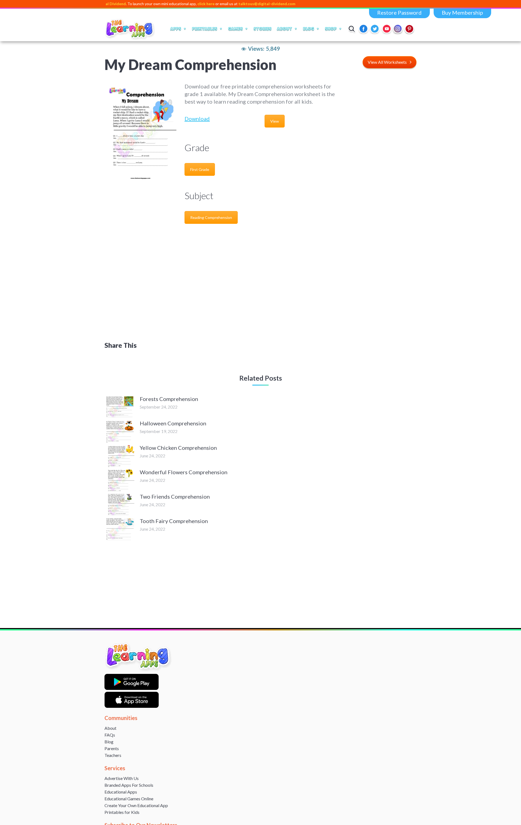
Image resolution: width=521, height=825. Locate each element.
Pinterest (409, 28)
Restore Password (399, 12)
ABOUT (284, 29)
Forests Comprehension (169, 399)
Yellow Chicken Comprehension (178, 447)
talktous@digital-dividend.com (240, 3)
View (274, 121)
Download (197, 118)
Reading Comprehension (211, 217)
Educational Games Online (128, 798)
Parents (111, 748)
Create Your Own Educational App (136, 805)
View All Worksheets (387, 62)
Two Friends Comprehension (175, 496)
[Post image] (119, 407)
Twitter (375, 28)
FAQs (109, 734)
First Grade (199, 169)
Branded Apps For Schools (128, 785)
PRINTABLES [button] (204, 29)
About (110, 728)
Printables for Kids (121, 812)
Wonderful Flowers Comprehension (183, 472)
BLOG (308, 29)
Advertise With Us (121, 778)
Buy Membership (462, 12)
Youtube (386, 28)
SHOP (331, 29)
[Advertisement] (381, 163)
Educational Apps (120, 791)
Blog (108, 741)
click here (180, 3)
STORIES (263, 29)
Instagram (398, 28)
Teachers (112, 755)
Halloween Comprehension (173, 423)
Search (351, 28)
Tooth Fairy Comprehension (174, 521)
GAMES (235, 29)
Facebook (364, 28)
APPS (175, 29)
